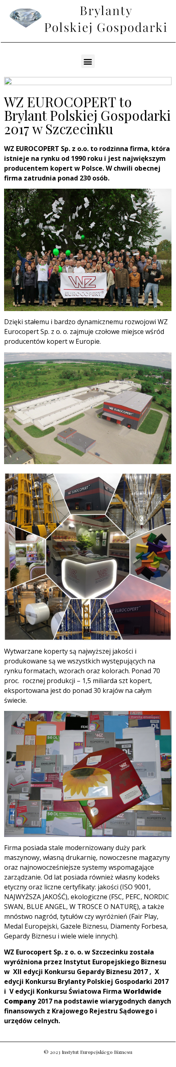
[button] (88, 61)
